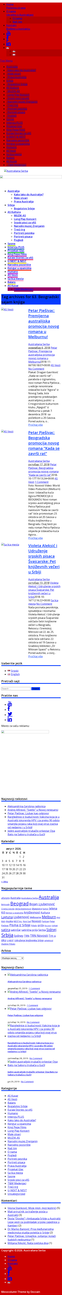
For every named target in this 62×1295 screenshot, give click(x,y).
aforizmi (5, 897)
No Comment (36, 369)
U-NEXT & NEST (16, 137)
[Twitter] (10, 714)
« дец (4, 881)
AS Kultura (12, 88)
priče (41, 925)
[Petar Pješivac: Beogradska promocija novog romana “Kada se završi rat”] (7, 431)
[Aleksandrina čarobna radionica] (28, 974)
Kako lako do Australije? (22, 70)
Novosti (36, 921)
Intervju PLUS (14, 123)
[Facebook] (7, 39)
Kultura (45, 912)
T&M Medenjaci (17, 165)
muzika (9, 921)
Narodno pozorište (17, 140)
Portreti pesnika (17, 109)
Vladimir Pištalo (8, 944)
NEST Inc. (18, 921)
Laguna (7, 917)
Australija (12, 66)
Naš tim (17, 22)
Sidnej (51, 929)
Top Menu (6, 60)
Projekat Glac (14, 126)
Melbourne (35, 917)
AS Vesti (11, 151)
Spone (10, 119)
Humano (11, 147)
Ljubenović (21, 917)
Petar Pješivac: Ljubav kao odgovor (28, 813)
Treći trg (13, 105)
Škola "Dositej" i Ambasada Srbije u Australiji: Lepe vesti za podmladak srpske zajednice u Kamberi (34, 1222)
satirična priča (29, 930)
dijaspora (37, 908)
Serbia (42, 930)
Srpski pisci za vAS (18, 98)
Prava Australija (17, 77)
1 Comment (41, 482)
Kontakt (18, 27)
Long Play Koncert (18, 95)
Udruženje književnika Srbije (29, 940)
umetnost (48, 940)
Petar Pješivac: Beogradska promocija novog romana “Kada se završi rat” (44, 443)
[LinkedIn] (8, 44)
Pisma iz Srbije (19, 925)
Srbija (9, 81)
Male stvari (14, 74)
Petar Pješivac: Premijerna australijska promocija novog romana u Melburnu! (43, 323)
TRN (26, 936)
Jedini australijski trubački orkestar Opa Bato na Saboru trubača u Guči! (31, 832)
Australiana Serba (39, 344)
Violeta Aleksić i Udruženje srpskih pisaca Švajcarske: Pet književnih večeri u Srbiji (44, 558)
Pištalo (34, 925)
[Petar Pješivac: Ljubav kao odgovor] (30, 1008)
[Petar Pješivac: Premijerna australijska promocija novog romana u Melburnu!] (7, 309)
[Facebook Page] (9, 709)
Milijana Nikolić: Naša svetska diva (28, 1243)
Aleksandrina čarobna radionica (26, 806)
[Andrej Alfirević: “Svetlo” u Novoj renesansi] (34, 991)
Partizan (45, 921)
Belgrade (5, 904)
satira (5, 929)
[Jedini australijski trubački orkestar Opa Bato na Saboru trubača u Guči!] (34, 1065)
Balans (10, 158)
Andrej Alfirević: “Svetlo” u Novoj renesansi (33, 810)
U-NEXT (10, 940)
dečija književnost (23, 908)
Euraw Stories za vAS (18, 133)
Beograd (19, 903)
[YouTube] (8, 34)
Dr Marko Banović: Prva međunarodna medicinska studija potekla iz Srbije (31, 1230)
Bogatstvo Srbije (18, 84)
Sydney (18, 936)
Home (15, 6)
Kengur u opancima (18, 144)
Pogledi (12, 116)
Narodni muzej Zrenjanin (23, 102)
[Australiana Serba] (16, 171)
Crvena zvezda (7, 908)
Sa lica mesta (14, 154)
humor (45, 908)
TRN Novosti (39, 936)
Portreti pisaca (16, 112)
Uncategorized (16, 1194)
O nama (19, 13)
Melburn (49, 916)
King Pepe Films (15, 130)
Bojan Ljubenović (42, 904)
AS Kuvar (11, 161)
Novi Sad (27, 921)
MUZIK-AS (14, 91)
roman (55, 925)
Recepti (48, 925)
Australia (15, 898)
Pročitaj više (35, 425)
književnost (32, 912)
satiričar (16, 930)
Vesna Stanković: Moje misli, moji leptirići (32, 1208)
